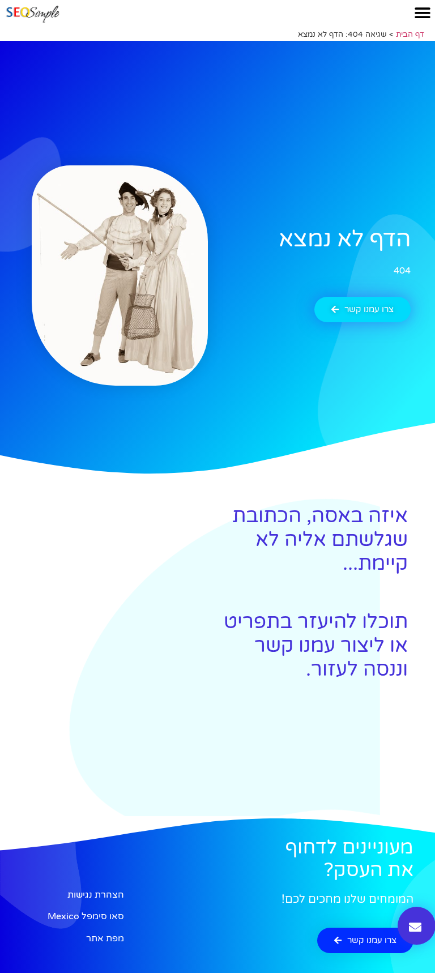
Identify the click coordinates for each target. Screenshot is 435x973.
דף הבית (410, 34)
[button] (422, 12)
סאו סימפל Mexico (86, 916)
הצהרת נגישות (95, 895)
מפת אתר (105, 938)
